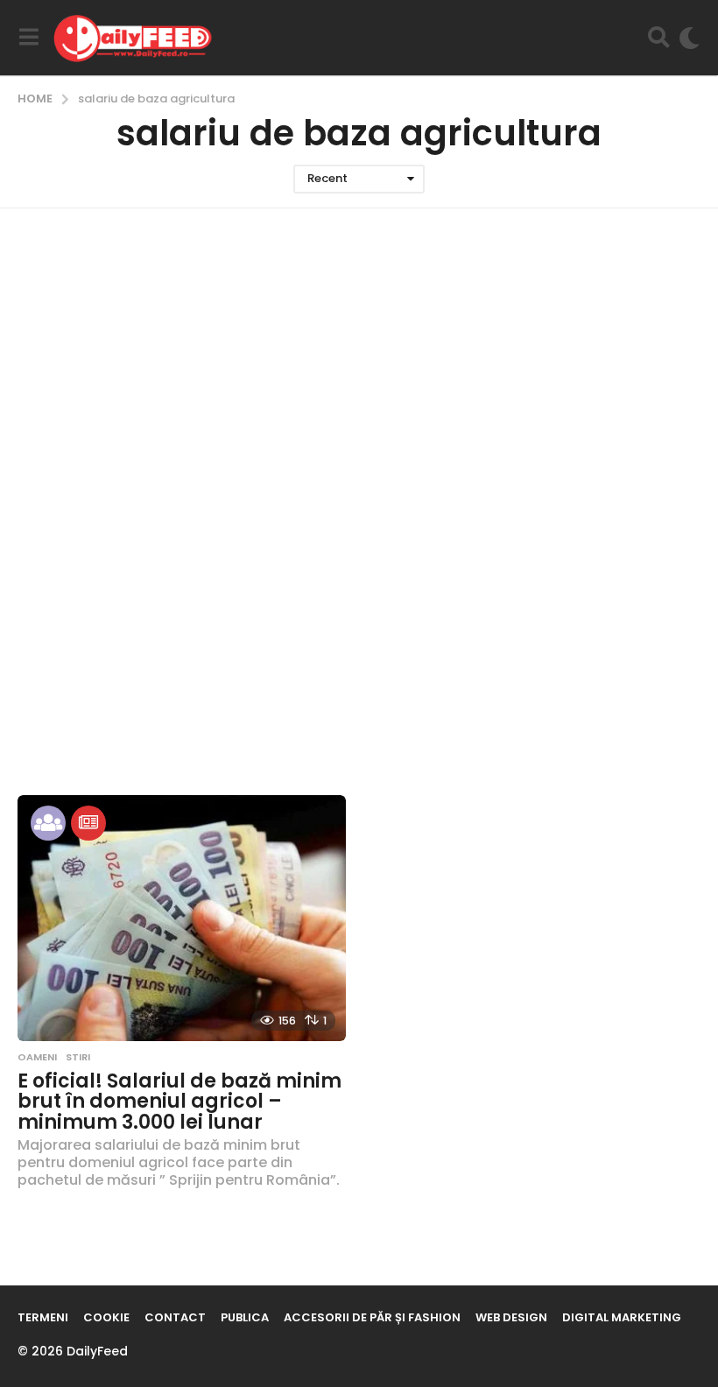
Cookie (106, 1317)
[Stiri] (88, 823)
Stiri (78, 1057)
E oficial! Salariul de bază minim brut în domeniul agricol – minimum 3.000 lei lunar (179, 1101)
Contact (175, 1317)
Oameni (37, 1057)
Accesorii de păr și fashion (372, 1317)
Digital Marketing (621, 1317)
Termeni (43, 1317)
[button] (28, 37)
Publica (245, 1317)
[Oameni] (48, 823)
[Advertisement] (359, 374)
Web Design (511, 1317)
